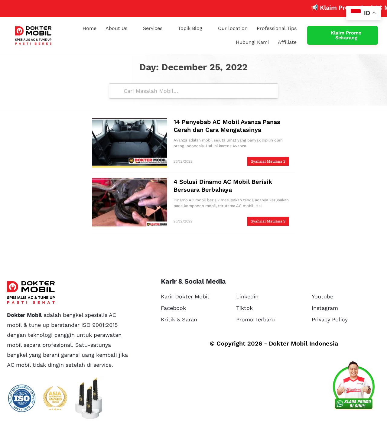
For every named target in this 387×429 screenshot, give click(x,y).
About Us (116, 28)
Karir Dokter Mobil (185, 296)
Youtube (322, 296)
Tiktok (244, 308)
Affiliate (287, 42)
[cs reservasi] (353, 386)
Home (89, 28)
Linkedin (247, 296)
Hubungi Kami (252, 42)
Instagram (325, 308)
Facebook (173, 308)
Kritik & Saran (179, 319)
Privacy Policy (330, 319)
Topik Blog (190, 28)
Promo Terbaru (255, 319)
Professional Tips (277, 28)
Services (152, 28)
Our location (233, 28)
